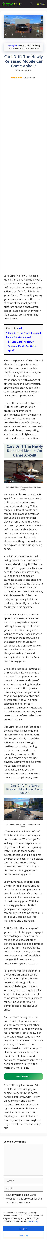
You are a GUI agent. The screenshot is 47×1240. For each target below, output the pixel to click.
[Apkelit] (12, 4)
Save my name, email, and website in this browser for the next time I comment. (24, 1198)
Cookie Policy (32, 1221)
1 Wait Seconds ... (23, 1076)
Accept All (23, 1228)
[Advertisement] (23, 178)
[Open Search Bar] (31, 4)
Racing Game (14, 45)
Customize (23, 1235)
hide (20, 328)
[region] (23, 1224)
